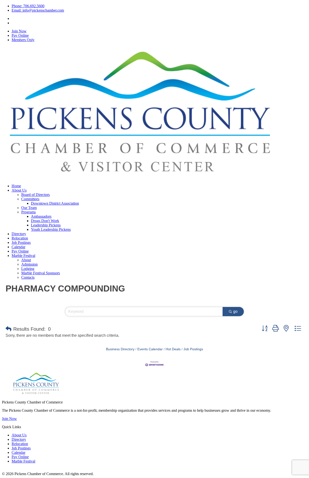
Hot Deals (173, 349)
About (26, 260)
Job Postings (21, 242)
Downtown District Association (55, 203)
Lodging (27, 269)
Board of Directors (35, 195)
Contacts (28, 277)
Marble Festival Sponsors (40, 273)
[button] (8, 329)
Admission (29, 264)
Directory (19, 234)
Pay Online (20, 35)
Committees (30, 199)
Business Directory (120, 349)
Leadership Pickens (46, 225)
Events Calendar (150, 349)
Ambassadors (41, 216)
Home (16, 186)
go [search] (235, 311)
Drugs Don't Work (45, 221)
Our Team (29, 208)
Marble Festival (23, 256)
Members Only (23, 40)
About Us (19, 190)
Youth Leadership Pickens (51, 229)
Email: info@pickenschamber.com (38, 10)
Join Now (19, 31)
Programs (28, 212)
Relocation (20, 238)
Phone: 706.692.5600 (28, 6)
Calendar (18, 247)
